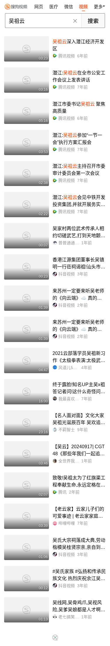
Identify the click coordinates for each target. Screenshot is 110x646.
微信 (68, 6)
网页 (38, 6)
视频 (83, 6)
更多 (98, 6)
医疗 (53, 6)
